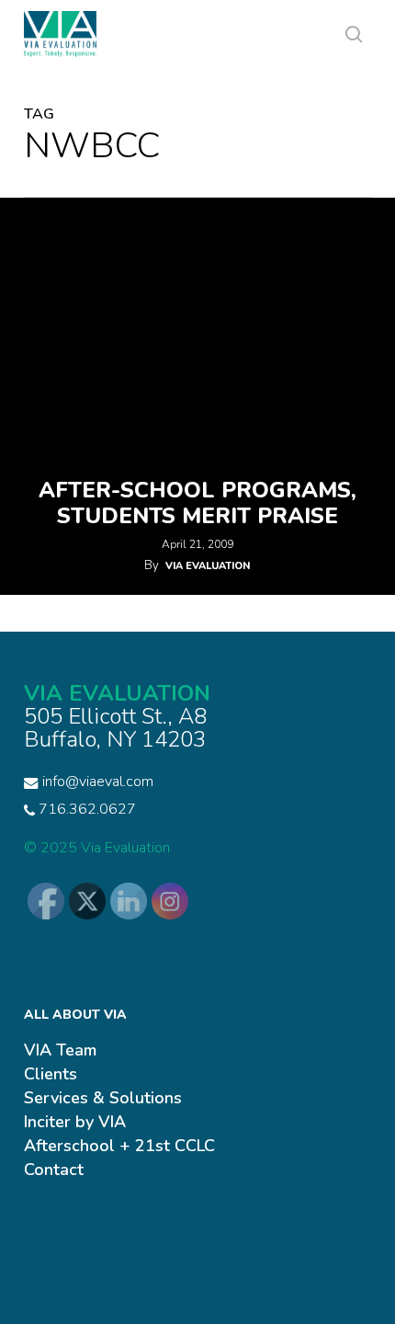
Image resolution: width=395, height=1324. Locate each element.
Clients (50, 1074)
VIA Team (60, 1050)
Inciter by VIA (75, 1121)
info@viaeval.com (97, 781)
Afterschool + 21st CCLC (119, 1145)
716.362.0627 (85, 809)
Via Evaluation (207, 566)
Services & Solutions (103, 1098)
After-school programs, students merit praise (197, 503)
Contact (54, 1169)
